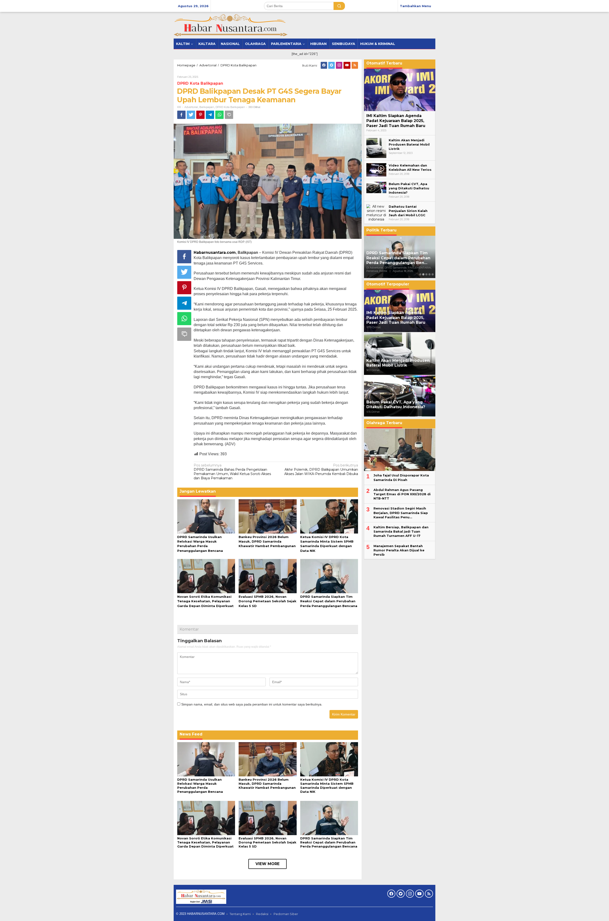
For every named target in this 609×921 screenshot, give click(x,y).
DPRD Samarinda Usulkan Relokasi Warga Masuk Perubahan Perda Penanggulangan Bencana (200, 786)
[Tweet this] (191, 115)
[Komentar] (229, 115)
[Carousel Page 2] (423, 274)
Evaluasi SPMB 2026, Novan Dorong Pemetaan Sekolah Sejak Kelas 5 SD (267, 601)
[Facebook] (324, 65)
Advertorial (191, 107)
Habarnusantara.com (215, 252)
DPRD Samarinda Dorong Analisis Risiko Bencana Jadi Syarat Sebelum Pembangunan (398, 258)
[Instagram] (339, 65)
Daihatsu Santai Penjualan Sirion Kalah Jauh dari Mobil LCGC (408, 211)
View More (267, 864)
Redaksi (262, 914)
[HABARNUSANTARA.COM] (231, 25)
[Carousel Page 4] (429, 274)
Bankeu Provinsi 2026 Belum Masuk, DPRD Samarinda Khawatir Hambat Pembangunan (267, 541)
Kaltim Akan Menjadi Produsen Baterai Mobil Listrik (409, 144)
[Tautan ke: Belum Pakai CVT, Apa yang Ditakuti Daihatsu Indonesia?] (376, 187)
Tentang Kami (240, 914)
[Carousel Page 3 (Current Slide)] (426, 274)
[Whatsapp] (219, 115)
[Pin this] (200, 115)
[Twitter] (331, 65)
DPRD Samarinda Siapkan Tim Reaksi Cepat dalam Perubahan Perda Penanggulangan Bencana (328, 601)
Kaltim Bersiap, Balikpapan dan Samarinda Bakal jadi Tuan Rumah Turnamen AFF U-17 (400, 531)
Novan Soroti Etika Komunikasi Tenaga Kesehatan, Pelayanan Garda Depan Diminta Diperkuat (205, 601)
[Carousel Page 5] (433, 274)
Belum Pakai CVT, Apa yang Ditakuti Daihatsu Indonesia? (409, 188)
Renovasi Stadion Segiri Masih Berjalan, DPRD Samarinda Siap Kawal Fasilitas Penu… (400, 513)
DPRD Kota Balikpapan (200, 83)
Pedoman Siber (286, 914)
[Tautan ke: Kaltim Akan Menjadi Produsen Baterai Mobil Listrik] (376, 148)
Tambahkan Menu (415, 6)
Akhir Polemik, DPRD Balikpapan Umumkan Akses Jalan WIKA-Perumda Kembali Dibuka (321, 469)
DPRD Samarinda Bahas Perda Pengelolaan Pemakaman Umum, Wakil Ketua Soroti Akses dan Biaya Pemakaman (232, 471)
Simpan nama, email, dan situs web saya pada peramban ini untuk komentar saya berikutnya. (251, 704)
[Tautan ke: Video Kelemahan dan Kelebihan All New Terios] (376, 169)
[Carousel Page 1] (420, 274)
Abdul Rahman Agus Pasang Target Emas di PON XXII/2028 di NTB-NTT (402, 494)
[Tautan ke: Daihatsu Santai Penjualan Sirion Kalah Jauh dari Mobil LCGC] (376, 213)
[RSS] (355, 65)
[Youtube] (347, 65)
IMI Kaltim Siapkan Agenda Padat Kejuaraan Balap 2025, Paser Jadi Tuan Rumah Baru (395, 120)
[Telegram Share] (210, 115)
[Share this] (181, 115)
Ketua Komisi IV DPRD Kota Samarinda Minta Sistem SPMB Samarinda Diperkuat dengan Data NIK (327, 786)
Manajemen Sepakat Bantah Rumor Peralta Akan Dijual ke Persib (398, 550)
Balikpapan (206, 107)
